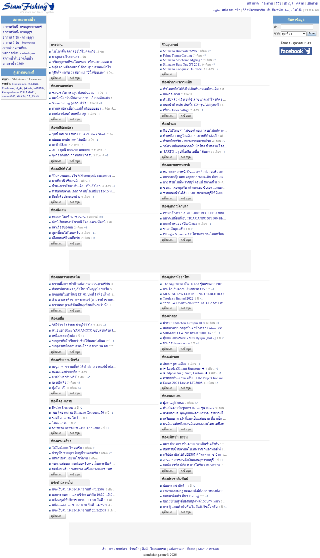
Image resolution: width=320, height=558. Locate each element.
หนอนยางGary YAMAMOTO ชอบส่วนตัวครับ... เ (85, 330)
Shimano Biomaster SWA (180, 51)
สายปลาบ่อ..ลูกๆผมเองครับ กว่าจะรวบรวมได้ (194, 413)
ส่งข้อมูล (75, 78)
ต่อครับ (21, 96)
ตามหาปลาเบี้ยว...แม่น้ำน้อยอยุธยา (76, 108)
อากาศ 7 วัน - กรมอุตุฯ (18, 37)
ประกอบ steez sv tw (176, 343)
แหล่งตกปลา (118, 549)
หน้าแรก (253, 3)
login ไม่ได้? (293, 10)
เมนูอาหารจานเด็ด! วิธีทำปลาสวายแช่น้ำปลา (83, 367)
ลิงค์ (145, 549)
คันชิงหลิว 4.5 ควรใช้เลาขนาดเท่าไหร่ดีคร (192, 99)
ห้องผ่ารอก (169, 316)
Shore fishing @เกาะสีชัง (69, 103)
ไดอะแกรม (60, 423)
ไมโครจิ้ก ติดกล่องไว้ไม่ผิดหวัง (73, 51)
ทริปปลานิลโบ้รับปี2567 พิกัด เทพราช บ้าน (192, 454)
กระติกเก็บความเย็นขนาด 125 (184, 289)
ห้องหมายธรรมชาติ (176, 165)
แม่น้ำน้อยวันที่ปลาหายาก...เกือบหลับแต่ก (81, 98)
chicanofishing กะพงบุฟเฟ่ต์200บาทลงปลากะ (194, 491)
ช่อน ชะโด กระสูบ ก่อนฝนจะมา (74, 93)
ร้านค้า (134, 549)
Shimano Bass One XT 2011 (182, 64)
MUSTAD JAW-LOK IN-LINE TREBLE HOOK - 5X (198, 294)
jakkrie (28, 88)
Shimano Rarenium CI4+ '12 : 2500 (76, 428)
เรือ (104, 549)
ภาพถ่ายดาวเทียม (15, 48)
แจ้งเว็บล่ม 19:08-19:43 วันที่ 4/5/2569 (78, 489)
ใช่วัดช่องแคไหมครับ (67, 448)
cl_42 (19, 88)
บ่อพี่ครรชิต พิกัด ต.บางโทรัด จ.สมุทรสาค (191, 465)
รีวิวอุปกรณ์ (170, 45)
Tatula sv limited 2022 (178, 298)
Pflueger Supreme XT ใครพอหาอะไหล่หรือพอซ (195, 234)
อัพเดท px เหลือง (175, 364)
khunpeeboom (10, 92)
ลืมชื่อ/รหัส (275, 10)
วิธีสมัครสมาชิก (254, 10)
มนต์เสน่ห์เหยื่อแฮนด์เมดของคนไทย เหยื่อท (193, 424)
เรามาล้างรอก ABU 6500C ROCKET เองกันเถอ (195, 213)
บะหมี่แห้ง (59, 382)
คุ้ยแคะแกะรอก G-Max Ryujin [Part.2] (189, 338)
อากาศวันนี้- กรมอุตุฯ (17, 32)
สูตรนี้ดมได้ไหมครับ (66, 232)
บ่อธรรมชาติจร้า (175, 485)
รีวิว (278, 3)
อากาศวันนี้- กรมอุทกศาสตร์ (22, 27)
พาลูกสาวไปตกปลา (65, 57)
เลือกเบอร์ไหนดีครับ (66, 238)
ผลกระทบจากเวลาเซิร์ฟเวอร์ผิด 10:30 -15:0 (82, 494)
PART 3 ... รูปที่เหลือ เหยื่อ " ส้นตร (186, 151)
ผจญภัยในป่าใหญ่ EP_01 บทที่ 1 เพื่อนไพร (81, 294)
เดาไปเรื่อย (59, 145)
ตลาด (300, 3)
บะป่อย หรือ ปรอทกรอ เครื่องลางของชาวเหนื (83, 469)
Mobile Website (209, 549)
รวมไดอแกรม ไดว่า (66, 418)
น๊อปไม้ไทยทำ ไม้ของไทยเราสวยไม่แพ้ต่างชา (195, 130)
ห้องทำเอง (169, 124)
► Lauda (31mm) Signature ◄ (184, 368)
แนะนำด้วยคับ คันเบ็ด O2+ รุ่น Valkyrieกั (191, 105)
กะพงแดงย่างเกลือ (64, 372)
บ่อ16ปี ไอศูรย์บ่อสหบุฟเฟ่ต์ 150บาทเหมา (191, 501)
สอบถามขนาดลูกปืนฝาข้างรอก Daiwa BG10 (193, 328)
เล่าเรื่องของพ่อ (62, 227)
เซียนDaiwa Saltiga (176, 110)
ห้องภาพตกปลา (62, 86)
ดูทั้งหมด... (57, 78)
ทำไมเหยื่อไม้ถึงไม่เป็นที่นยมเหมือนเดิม (191, 89)
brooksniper (19, 83)
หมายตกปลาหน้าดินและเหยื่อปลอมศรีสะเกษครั (196, 172)
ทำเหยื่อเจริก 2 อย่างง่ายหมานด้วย (187, 141)
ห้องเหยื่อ (57, 318)
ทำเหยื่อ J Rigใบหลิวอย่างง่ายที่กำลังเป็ (189, 136)
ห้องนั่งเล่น (58, 210)
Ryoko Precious (62, 407)
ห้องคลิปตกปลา (62, 127)
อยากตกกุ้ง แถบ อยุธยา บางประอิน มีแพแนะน (195, 177)
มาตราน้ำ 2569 (13, 64)
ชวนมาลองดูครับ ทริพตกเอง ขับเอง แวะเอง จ (194, 187)
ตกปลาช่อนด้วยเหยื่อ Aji (69, 114)
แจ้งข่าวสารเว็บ (61, 482)
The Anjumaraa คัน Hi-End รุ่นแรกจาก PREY (193, 284)
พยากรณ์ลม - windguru (18, 53)
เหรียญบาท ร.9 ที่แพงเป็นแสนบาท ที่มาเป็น (192, 418)
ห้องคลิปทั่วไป (61, 169)
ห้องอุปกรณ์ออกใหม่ (176, 277)
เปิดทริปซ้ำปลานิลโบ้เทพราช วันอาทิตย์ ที (192, 449)
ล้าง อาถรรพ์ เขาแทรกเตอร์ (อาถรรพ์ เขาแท (82, 300)
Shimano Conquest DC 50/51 (183, 69)
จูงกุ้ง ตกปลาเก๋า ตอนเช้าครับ (72, 155)
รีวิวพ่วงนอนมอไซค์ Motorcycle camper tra (81, 175)
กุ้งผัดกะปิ (58, 388)
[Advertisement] (160, 28)
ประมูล (289, 3)
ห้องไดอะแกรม (61, 401)
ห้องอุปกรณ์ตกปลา (175, 206)
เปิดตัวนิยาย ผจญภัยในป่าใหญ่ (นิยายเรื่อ (80, 289)
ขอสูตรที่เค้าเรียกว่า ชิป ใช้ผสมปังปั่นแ (78, 341)
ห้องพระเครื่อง (61, 441)
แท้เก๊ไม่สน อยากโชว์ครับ (70, 458)
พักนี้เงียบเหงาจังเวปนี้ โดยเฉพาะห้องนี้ (79, 222)
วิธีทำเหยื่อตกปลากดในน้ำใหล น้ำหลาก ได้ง (193, 146)
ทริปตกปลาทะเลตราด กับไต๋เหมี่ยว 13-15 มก (83, 191)
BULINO (33, 83)
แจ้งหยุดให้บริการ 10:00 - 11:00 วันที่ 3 (79, 500)
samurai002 (9, 96)
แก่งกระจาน (171, 94)
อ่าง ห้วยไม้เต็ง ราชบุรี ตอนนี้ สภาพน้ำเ (190, 182)
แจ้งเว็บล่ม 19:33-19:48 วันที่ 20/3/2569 (79, 510)
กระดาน (267, 3)
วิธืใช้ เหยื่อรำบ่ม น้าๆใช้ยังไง (72, 325)
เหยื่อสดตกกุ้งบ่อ (63, 336)
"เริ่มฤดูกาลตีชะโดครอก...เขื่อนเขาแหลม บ (82, 62)
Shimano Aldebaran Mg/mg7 (182, 60)
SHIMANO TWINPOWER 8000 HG (187, 333)
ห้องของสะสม (172, 396)
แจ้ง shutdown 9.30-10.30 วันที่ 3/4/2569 (79, 505)
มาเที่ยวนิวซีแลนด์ (65, 181)
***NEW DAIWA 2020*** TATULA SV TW (193, 303)
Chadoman (8, 88)
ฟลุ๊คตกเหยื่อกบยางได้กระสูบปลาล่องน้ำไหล (83, 67)
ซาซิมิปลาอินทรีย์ (64, 377)
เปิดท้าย (312, 3)
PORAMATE (27, 92)
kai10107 (39, 88)
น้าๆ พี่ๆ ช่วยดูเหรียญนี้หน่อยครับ (75, 453)
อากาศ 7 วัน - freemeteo (18, 43)
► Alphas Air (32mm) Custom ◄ (185, 373)
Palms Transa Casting (177, 55)
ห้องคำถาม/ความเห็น (177, 82)
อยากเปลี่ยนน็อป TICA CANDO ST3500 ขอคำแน (197, 218)
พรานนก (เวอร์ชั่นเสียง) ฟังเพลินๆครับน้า (80, 305)
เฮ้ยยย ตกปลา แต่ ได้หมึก (69, 139)
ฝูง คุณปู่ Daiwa (173, 403)
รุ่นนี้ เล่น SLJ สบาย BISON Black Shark (79, 134)
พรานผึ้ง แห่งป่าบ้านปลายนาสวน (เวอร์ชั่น (81, 284)
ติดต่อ (191, 549)
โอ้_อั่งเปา (33, 96)
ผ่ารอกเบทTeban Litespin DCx (184, 323)
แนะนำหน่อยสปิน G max (180, 223)
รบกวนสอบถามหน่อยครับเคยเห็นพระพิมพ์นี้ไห (85, 463)
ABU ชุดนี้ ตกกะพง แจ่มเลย (71, 150)
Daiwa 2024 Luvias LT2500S (182, 383)
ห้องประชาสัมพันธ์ (175, 479)
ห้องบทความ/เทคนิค (65, 277)
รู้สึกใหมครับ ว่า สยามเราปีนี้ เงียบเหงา (78, 72)
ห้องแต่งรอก (170, 357)
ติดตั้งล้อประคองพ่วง (66, 196)
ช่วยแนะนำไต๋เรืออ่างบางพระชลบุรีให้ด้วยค (193, 193)
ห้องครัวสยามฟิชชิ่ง (65, 360)
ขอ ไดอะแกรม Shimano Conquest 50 (78, 412)
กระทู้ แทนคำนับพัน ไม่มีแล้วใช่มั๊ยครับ (190, 506)
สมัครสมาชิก (231, 10)
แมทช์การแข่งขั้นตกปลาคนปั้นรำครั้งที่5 (191, 444)
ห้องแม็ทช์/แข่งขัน (175, 437)
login (216, 10)
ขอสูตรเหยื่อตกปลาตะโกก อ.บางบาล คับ (80, 346)
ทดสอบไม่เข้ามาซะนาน (69, 217)
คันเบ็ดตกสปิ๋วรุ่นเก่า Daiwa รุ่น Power (189, 408)
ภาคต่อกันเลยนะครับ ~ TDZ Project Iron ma (193, 378)
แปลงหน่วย (176, 549)
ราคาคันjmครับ (173, 229)
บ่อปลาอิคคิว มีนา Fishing (181, 496)
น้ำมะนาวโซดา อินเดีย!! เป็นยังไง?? (76, 186)
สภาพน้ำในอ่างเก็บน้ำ (17, 58)
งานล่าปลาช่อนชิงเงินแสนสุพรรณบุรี (188, 460)
